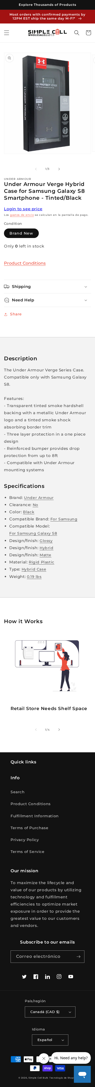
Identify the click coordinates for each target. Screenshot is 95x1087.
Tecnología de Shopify (63, 1077)
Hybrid (47, 547)
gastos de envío (22, 215)
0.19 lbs (34, 576)
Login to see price (23, 208)
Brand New (21, 233)
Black (28, 512)
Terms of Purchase (29, 827)
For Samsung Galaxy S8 (33, 533)
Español (45, 1040)
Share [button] (16, 314)
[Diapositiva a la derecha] (59, 169)
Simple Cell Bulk (38, 1077)
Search (18, 792)
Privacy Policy (25, 839)
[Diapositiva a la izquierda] (36, 169)
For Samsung (64, 519)
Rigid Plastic (41, 562)
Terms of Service (28, 851)
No (35, 504)
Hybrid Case (34, 569)
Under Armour (39, 497)
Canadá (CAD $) (45, 1012)
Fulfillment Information (35, 816)
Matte (45, 555)
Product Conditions (25, 263)
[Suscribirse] (78, 956)
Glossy (46, 540)
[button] (6, 33)
